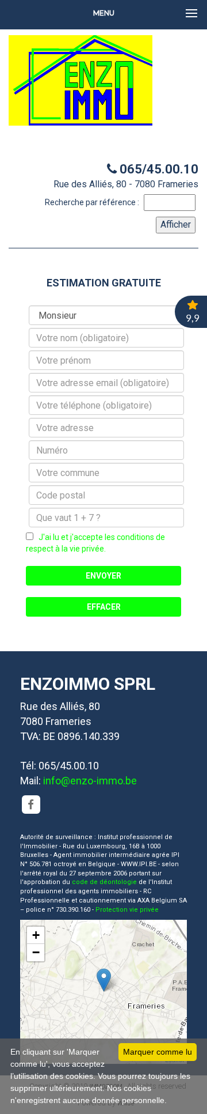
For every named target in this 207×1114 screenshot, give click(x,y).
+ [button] (36, 935)
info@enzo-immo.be (90, 781)
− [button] (36, 952)
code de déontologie (104, 882)
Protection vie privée (127, 909)
